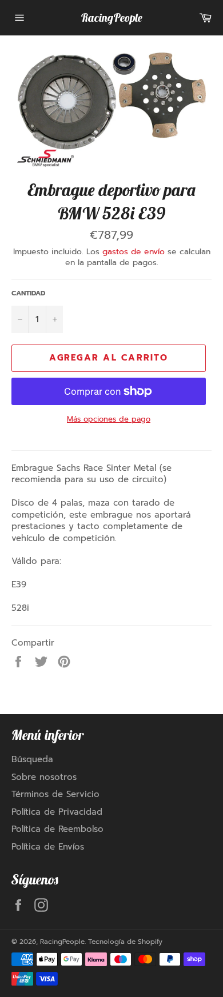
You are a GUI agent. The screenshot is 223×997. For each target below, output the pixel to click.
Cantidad (28, 293)
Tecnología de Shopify (125, 941)
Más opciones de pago (108, 419)
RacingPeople (111, 17)
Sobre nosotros (44, 777)
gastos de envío (133, 252)
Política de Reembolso (57, 829)
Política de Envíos (47, 846)
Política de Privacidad (56, 812)
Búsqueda (32, 759)
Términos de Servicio (55, 794)
